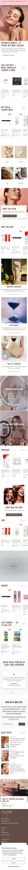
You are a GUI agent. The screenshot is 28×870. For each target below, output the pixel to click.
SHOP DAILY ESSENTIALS (14, 573)
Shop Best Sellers (8, 55)
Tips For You (4, 841)
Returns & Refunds (5, 834)
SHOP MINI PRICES (14, 294)
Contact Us (3, 827)
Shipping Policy (4, 832)
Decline (14, 862)
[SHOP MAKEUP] (14, 428)
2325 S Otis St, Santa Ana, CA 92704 (10, 823)
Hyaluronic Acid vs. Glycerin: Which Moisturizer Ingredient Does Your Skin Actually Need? (17, 769)
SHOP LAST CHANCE (14, 332)
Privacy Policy (14, 719)
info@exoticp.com (5, 820)
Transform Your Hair (14, 514)
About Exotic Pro (5, 839)
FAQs (2, 830)
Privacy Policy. (12, 854)
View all (23, 68)
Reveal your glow (10, 215)
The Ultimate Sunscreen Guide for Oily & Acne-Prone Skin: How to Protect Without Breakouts (17, 742)
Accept (14, 858)
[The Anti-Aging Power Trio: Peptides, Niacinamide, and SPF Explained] (5, 755)
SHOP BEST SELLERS (14, 371)
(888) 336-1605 (5, 818)
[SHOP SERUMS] (14, 393)
